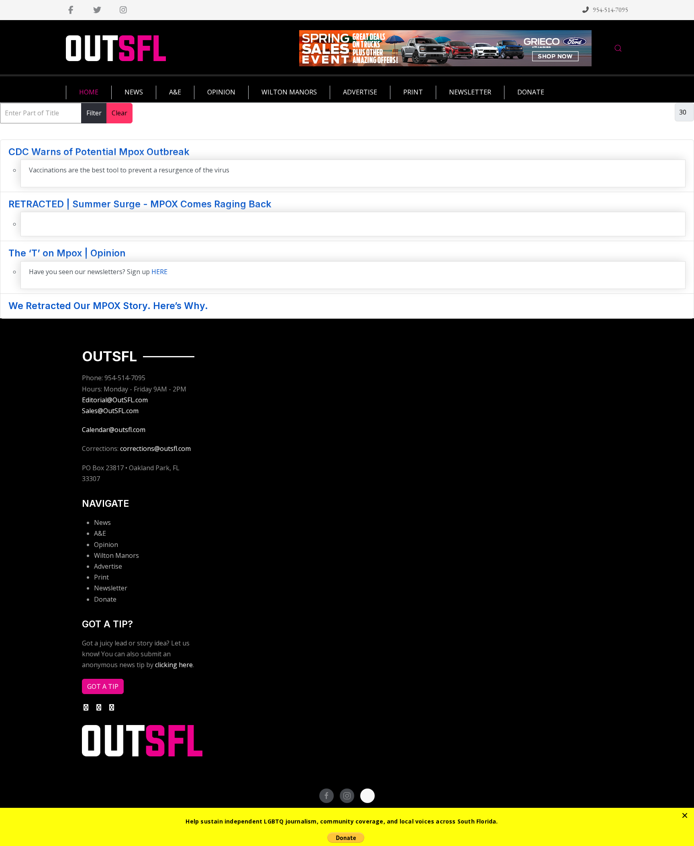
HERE (159, 271)
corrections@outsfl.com (155, 448)
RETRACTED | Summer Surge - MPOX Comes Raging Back (139, 204)
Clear (119, 113)
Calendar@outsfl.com (113, 429)
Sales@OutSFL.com (110, 410)
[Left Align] (685, 815)
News (102, 522)
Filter (94, 113)
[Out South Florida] (116, 48)
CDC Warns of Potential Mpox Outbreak (99, 152)
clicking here (174, 664)
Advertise (108, 566)
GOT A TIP (102, 686)
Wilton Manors (116, 555)
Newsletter (110, 588)
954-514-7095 (610, 10)
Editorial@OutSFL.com (115, 399)
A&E (100, 533)
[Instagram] (123, 10)
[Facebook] (71, 10)
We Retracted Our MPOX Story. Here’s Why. (108, 305)
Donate (105, 599)
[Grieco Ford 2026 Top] (445, 47)
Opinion (106, 544)
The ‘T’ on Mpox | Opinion (67, 253)
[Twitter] (97, 10)
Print (101, 577)
